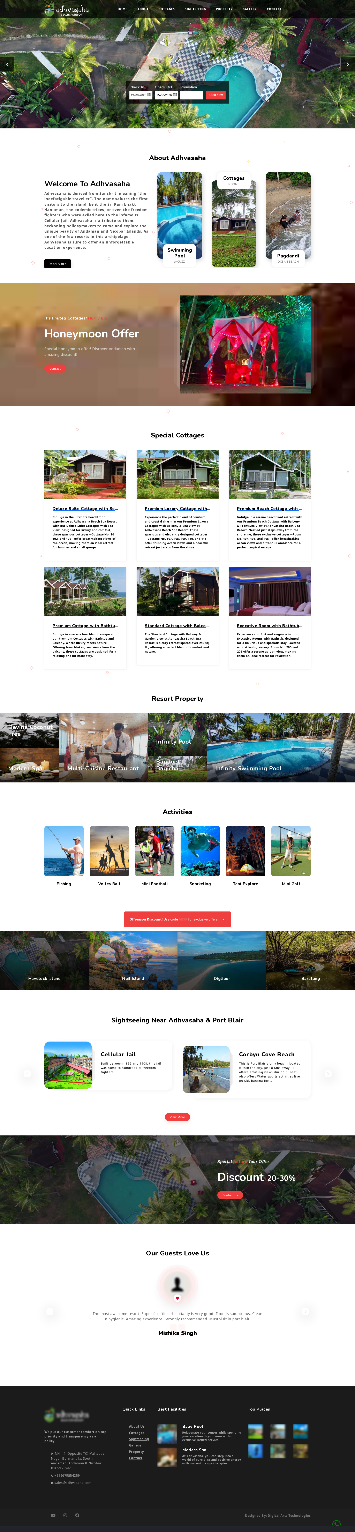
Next (348, 64)
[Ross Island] (300, 1431)
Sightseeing (195, 9)
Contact (274, 9)
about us (137, 1426)
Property (224, 9)
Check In (136, 87)
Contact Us (230, 1195)
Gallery (250, 9)
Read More (58, 264)
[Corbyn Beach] (277, 1431)
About (143, 9)
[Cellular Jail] (255, 1431)
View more (177, 1117)
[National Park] (277, 1451)
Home (122, 9)
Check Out (163, 87)
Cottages (167, 9)
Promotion (188, 87)
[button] (149, 94)
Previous (7, 64)
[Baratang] (300, 1451)
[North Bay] (255, 1451)
